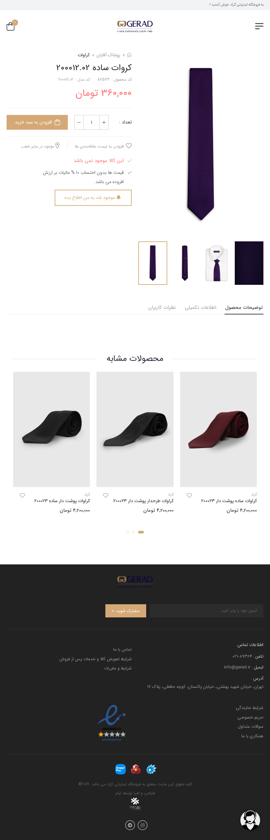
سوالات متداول (250, 726)
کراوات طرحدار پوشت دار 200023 (143, 500)
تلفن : (258, 656)
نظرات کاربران (162, 308)
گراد (254, 495)
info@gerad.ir (237, 667)
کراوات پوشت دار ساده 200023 (62, 500)
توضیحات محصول (244, 308)
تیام (118, 793)
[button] (141, 532)
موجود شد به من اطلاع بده (90, 197)
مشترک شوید (128, 611)
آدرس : (257, 678)
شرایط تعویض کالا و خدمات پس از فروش (95, 659)
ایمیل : (257, 667)
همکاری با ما (252, 736)
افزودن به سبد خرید (33, 122)
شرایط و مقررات (118, 668)
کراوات (84, 55)
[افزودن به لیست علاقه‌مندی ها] (189, 496)
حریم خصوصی (250, 717)
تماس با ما (122, 649)
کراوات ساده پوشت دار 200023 (229, 500)
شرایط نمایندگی (249, 707)
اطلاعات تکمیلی (200, 308)
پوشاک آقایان (108, 55)
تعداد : (125, 122)
